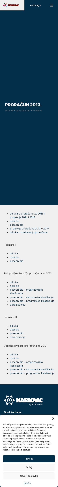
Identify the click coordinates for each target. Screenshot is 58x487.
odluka (14, 253)
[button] (53, 418)
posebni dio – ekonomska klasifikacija (32, 297)
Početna (9, 110)
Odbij (29, 467)
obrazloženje (17, 304)
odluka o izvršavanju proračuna (28, 232)
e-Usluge (35, 5)
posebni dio (16, 224)
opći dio (15, 221)
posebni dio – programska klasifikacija (32, 300)
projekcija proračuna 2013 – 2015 (29, 228)
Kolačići (27, 483)
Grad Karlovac (23, 110)
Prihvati (29, 458)
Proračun (37, 110)
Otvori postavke (29, 475)
